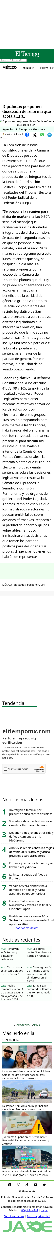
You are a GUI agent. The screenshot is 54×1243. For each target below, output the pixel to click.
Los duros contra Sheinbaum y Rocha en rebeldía (39, 952)
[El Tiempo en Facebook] (12, 1185)
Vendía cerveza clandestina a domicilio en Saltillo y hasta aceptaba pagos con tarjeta (28, 890)
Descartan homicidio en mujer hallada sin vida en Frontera (25, 1107)
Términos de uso (14, 1216)
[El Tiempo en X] (44, 1185)
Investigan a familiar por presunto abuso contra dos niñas (30, 812)
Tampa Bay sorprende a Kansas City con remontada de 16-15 (39, 991)
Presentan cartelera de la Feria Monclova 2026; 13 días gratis (26, 1173)
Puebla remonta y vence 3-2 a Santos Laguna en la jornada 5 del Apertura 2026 (31, 920)
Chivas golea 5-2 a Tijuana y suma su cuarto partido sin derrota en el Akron (39, 974)
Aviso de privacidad (38, 1216)
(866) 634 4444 (29, 1210)
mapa (44, 1210)
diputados (20, 584)
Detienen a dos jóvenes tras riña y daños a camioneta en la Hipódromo (31, 836)
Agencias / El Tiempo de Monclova (23, 129)
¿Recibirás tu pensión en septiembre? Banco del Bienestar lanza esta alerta (24, 1140)
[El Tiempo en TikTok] (29, 1185)
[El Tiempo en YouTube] (38, 1185)
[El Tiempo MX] (27, 56)
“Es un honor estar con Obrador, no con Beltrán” (12, 970)
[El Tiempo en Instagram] (21, 1185)
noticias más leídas (27, 928)
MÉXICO (9, 67)
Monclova (28, 68)
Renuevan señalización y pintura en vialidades (10, 954)
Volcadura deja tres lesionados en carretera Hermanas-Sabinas (31, 823)
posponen (33, 584)
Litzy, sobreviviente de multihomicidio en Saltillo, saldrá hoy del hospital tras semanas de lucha (26, 1075)
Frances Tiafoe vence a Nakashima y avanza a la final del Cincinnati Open (31, 905)
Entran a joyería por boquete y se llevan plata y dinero (31, 865)
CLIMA (36, 1025)
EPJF (43, 584)
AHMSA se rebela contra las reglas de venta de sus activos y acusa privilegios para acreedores (31, 852)
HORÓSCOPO (22, 1025)
